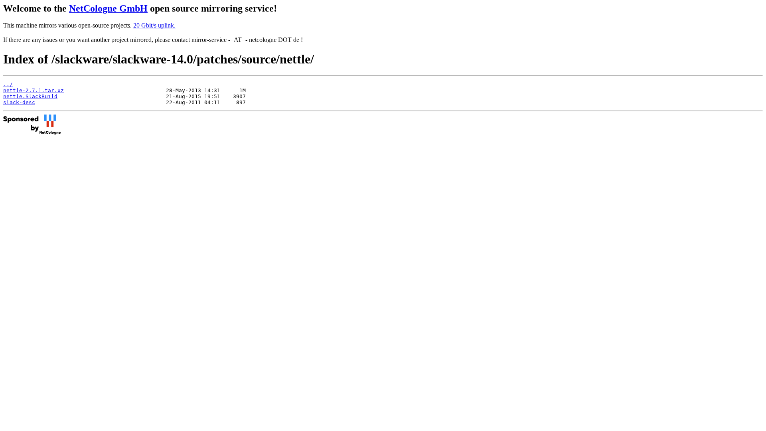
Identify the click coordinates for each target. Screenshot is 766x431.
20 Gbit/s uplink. (154, 25)
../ (8, 84)
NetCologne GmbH (108, 8)
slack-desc (19, 102)
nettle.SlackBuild (30, 96)
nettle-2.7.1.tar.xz (33, 90)
